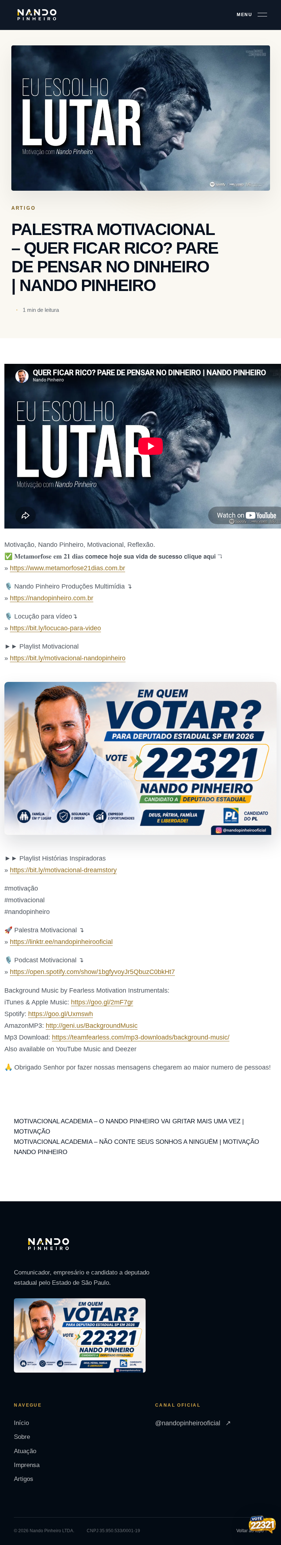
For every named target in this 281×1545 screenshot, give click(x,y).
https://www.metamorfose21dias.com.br (67, 568)
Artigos (23, 1478)
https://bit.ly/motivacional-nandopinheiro (67, 658)
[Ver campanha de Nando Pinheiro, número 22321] (262, 1525)
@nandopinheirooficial (193, 1423)
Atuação (25, 1451)
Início (21, 1422)
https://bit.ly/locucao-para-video (55, 628)
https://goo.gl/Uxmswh (60, 1014)
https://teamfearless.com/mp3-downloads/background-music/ (140, 1037)
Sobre (22, 1436)
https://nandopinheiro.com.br (51, 598)
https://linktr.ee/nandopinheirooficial (61, 941)
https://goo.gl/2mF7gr (102, 1002)
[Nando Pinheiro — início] (37, 15)
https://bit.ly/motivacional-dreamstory (63, 870)
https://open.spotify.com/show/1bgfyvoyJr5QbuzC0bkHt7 (92, 971)
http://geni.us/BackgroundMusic (92, 1025)
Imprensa (27, 1465)
